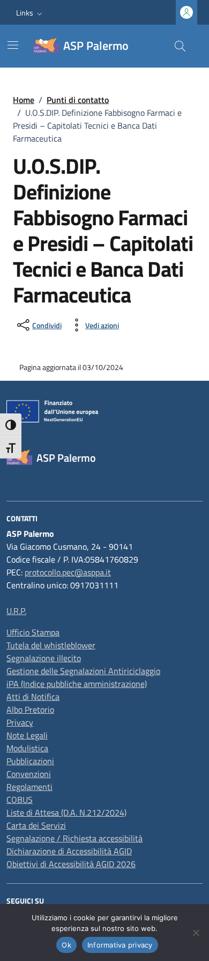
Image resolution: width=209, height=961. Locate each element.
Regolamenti (29, 786)
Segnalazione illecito (43, 658)
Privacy (19, 722)
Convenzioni (28, 773)
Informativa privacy (120, 945)
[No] (195, 932)
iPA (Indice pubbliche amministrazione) (76, 683)
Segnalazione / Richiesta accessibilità (74, 838)
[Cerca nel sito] (180, 46)
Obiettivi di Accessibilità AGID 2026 (71, 863)
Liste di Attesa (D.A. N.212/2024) (66, 812)
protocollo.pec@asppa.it (68, 572)
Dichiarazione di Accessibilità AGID (69, 851)
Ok (66, 945)
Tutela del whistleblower (50, 645)
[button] (30, 12)
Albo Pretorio (30, 709)
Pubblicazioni (30, 761)
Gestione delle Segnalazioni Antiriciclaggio (83, 670)
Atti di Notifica (32, 696)
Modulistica (27, 748)
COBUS (19, 799)
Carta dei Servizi (36, 825)
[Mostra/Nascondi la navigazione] (12, 45)
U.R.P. (16, 610)
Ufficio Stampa (32, 632)
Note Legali (27, 735)
